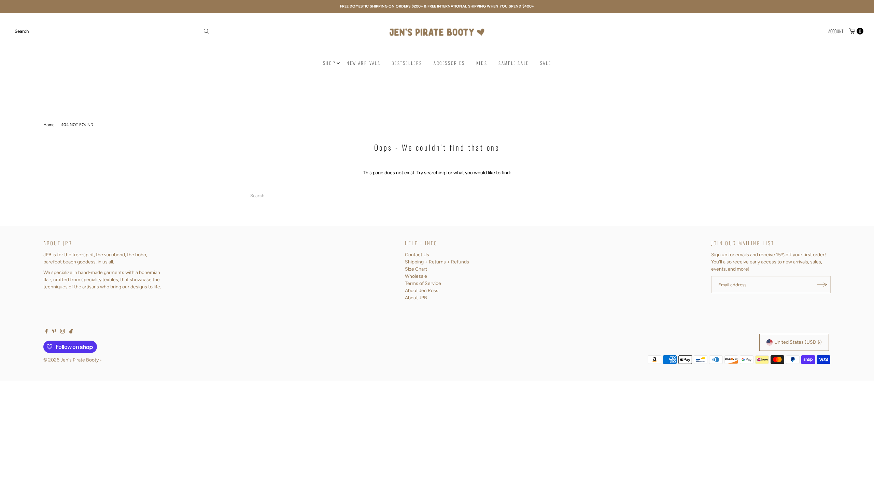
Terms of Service (423, 283)
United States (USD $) (798, 342)
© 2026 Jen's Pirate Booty (71, 360)
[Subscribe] (822, 284)
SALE (545, 62)
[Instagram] (62, 332)
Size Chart (416, 269)
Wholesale (416, 276)
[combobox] (112, 31)
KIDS (481, 62)
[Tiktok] (71, 332)
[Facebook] (46, 332)
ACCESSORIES (449, 62)
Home (49, 124)
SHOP (329, 62)
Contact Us (417, 255)
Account (835, 31)
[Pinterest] (54, 332)
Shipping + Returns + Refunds (437, 262)
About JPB (416, 298)
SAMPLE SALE (513, 62)
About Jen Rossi (422, 290)
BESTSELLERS (407, 62)
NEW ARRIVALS (363, 62)
